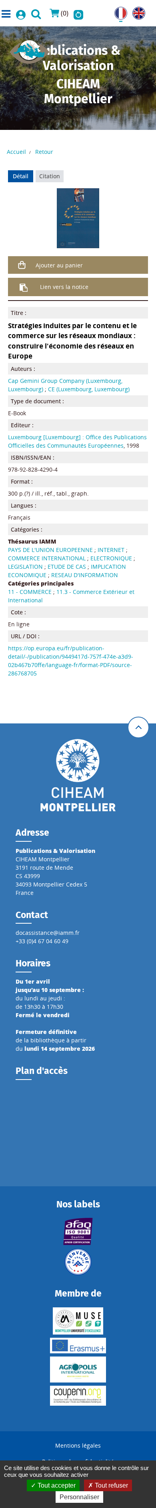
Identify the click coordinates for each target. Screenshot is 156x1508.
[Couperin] (78, 1396)
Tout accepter (56, 1485)
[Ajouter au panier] (22, 265)
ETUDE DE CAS (67, 566)
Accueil (16, 151)
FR (117, 11)
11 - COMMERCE (30, 592)
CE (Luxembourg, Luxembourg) (89, 389)
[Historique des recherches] (78, 13)
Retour (44, 151)
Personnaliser (79, 1497)
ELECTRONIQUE (111, 558)
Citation (49, 176)
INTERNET (111, 550)
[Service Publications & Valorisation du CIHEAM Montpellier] (30, 49)
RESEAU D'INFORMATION (84, 575)
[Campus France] (78, 1261)
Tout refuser (110, 1485)
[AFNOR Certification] (78, 1231)
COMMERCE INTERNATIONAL (47, 558)
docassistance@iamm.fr (48, 932)
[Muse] (78, 1321)
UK (136, 11)
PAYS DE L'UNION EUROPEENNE (50, 550)
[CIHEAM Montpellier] (78, 775)
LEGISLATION (25, 566)
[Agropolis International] (78, 1369)
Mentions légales (78, 1445)
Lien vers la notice (64, 287)
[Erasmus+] (78, 1345)
